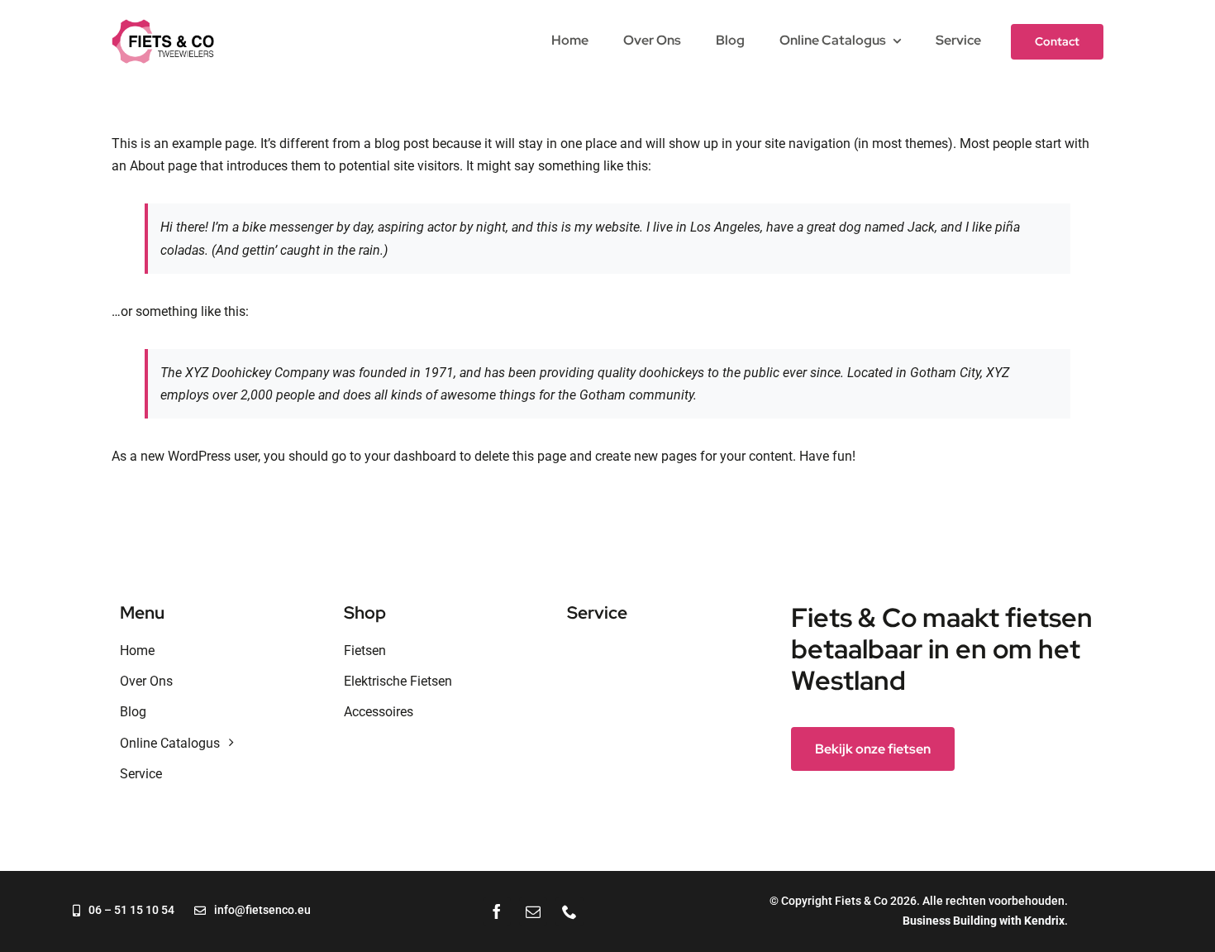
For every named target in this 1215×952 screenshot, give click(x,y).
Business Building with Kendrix (984, 920)
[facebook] (497, 911)
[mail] (533, 911)
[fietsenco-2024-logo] (163, 25)
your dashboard (410, 456)
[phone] (569, 911)
